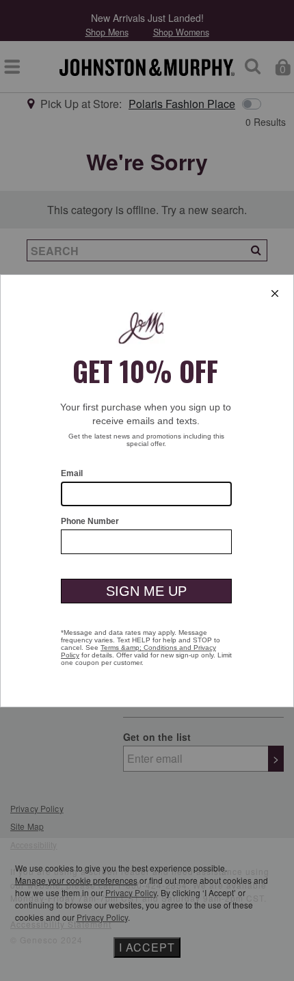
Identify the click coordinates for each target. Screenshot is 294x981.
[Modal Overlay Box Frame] (147, 490)
